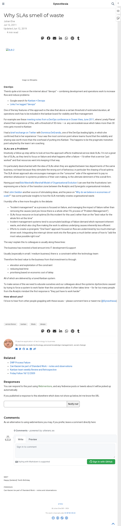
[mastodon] (42, 38)
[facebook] (48, 38)
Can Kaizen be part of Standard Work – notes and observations (41, 366)
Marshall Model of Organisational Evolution (56, 182)
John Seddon (15, 192)
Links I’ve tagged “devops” (23, 104)
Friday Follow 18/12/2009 (22, 373)
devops (43, 324)
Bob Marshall (26, 182)
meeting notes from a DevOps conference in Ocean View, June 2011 (60, 119)
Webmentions (45, 386)
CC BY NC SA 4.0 (70, 513)
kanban (23, 324)
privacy (60, 504)
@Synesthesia (109, 301)
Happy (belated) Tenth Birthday (17, 480)
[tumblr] (78, 38)
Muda (33, 324)
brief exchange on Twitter (23, 132)
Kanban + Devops (36, 100)
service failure (10, 324)
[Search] (113, 4)
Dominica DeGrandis (51, 132)
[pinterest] (72, 38)
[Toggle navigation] (3, 4)
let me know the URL (89, 395)
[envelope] (54, 38)
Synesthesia (60, 3)
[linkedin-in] (60, 38)
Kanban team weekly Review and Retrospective (33, 369)
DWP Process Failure (20, 362)
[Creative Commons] (60, 518)
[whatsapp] (66, 38)
